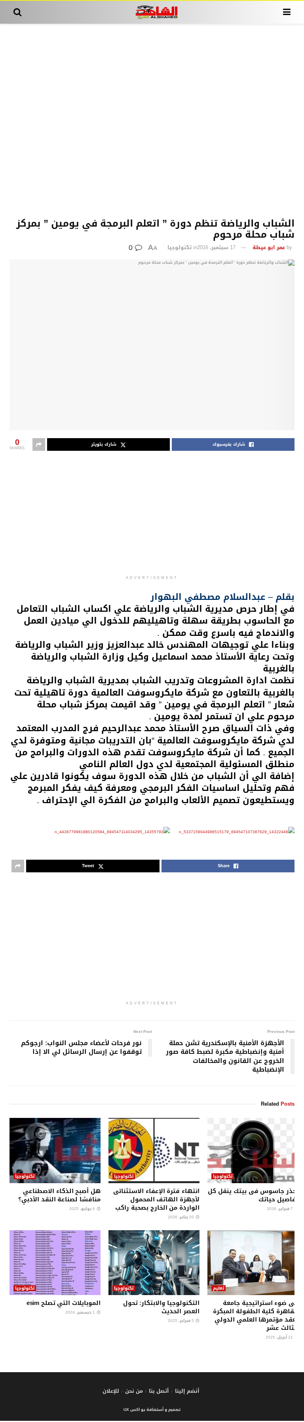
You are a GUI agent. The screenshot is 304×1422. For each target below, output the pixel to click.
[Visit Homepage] (152, 12)
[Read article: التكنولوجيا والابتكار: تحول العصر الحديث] (154, 1262)
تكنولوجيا (179, 247)
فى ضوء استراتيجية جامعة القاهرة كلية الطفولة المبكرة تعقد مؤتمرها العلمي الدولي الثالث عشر (255, 1315)
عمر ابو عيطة (269, 247)
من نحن (134, 1391)
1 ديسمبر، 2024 (80, 1312)
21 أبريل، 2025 (280, 1337)
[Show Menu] (287, 12)
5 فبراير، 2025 (181, 1320)
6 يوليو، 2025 (82, 1208)
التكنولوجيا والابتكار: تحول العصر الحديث (161, 1307)
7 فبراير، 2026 (280, 1208)
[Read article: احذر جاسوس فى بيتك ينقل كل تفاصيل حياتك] (252, 1150)
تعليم (218, 1288)
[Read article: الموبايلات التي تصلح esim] (55, 1262)
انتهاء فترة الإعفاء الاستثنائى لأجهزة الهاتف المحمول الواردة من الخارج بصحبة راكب (156, 1199)
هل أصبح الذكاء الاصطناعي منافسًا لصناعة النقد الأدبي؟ (59, 1195)
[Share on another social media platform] (38, 444)
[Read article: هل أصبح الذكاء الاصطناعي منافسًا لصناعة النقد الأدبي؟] (55, 1150)
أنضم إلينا (187, 1391)
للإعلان (111, 1391)
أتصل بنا (159, 1391)
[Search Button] (17, 12)
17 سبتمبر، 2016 (216, 247)
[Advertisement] (152, 121)
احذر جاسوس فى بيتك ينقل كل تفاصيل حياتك (253, 1195)
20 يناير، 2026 (181, 1217)
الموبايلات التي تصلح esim (64, 1303)
